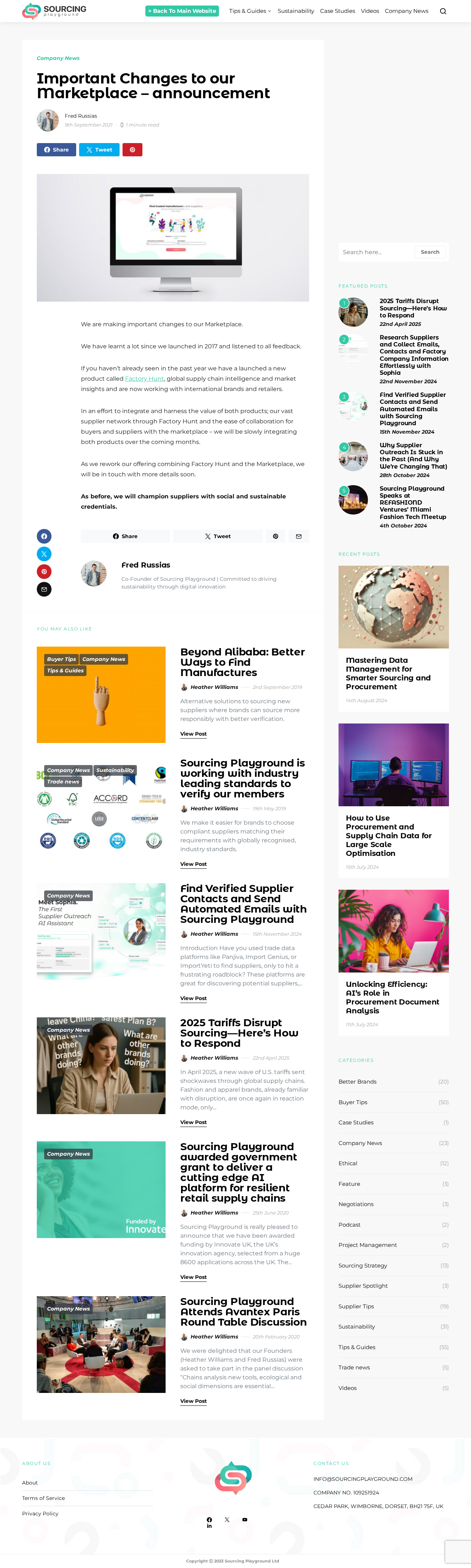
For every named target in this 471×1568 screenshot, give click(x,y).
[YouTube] (245, 1519)
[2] (353, 348)
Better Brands (357, 1081)
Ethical (348, 1163)
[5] (353, 499)
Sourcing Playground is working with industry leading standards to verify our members (242, 778)
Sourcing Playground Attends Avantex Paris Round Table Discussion (243, 1311)
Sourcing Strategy (363, 1265)
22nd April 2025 (400, 324)
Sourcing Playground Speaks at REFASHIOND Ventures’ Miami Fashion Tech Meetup (413, 502)
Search (430, 252)
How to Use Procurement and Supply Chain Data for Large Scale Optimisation (389, 836)
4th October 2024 (403, 525)
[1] (353, 312)
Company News (406, 10)
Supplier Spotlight (363, 1285)
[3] (353, 405)
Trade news (63, 781)
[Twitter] (227, 1519)
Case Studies (337, 10)
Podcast (350, 1224)
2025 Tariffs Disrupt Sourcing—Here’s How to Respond (239, 1032)
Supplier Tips (356, 1306)
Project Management (368, 1244)
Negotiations (356, 1204)
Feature (349, 1183)
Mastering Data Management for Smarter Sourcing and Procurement (388, 673)
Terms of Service (43, 1498)
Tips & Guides (247, 10)
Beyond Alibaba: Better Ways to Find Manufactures (242, 662)
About (30, 1482)
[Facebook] (209, 1519)
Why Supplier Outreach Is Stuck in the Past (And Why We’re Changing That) (413, 456)
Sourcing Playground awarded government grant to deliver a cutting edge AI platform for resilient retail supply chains (238, 1172)
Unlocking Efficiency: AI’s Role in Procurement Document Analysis (392, 997)
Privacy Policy (40, 1513)
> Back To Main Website (182, 10)
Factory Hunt (144, 378)
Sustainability (296, 10)
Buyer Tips (61, 659)
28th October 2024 (405, 475)
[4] (353, 455)
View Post (193, 733)
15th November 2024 (407, 432)
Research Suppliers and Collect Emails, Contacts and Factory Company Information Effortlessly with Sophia (414, 355)
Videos (370, 10)
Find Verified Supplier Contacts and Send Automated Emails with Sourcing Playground (243, 903)
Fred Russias (81, 116)
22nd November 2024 (408, 381)
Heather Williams (214, 687)
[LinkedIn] (209, 1525)
